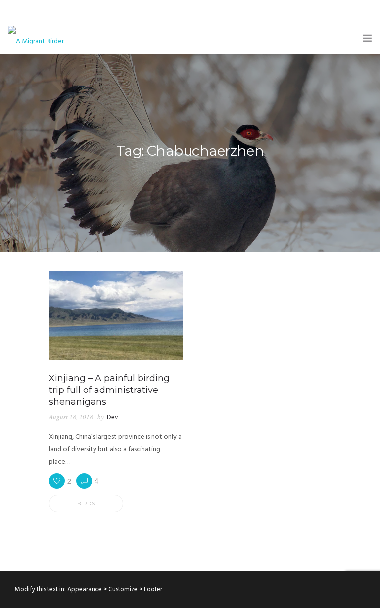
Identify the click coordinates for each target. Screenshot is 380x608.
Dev (112, 417)
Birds (86, 503)
